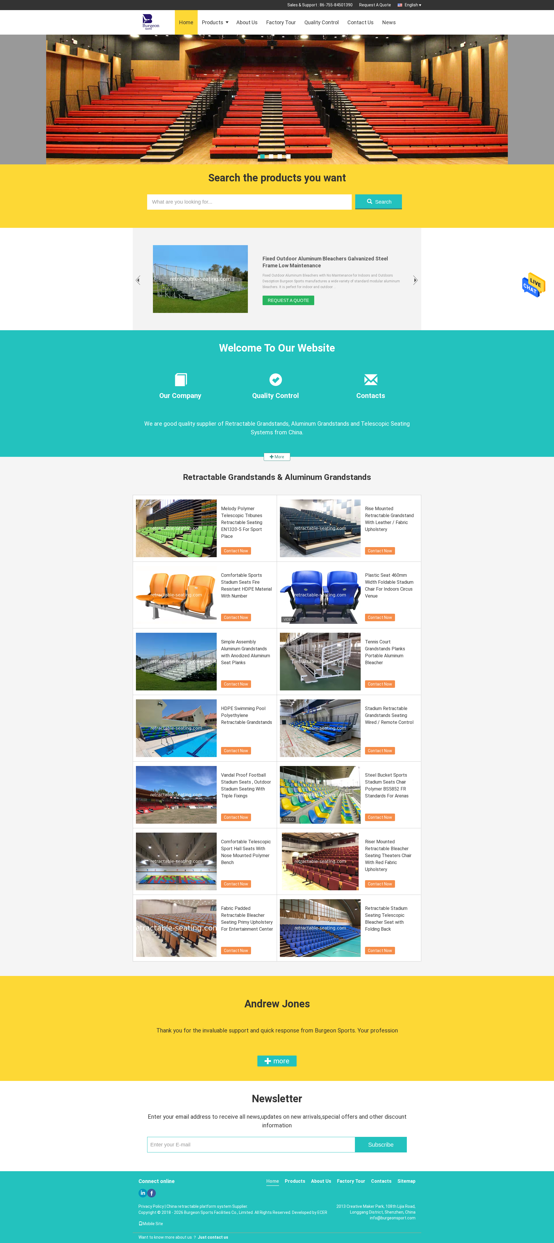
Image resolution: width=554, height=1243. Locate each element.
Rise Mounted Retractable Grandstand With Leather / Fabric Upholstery (389, 519)
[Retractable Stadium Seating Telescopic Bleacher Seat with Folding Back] (320, 928)
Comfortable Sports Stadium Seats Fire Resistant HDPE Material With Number (246, 585)
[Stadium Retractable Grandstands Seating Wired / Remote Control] (320, 728)
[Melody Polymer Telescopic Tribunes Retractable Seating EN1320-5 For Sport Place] (176, 528)
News (389, 22)
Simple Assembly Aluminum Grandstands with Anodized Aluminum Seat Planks (245, 652)
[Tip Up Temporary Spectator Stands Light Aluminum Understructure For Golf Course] (200, 279)
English (411, 5)
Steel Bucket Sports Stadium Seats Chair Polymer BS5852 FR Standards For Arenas (387, 785)
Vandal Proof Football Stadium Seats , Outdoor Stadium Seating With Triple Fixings (246, 785)
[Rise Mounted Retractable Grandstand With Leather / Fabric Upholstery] (320, 528)
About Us (247, 22)
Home (186, 22)
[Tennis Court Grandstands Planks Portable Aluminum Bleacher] (320, 661)
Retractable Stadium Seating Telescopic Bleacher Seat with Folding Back (386, 919)
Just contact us (213, 1237)
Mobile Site (153, 1223)
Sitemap (406, 1181)
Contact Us (360, 22)
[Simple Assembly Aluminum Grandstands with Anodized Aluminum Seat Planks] (176, 661)
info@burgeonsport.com (392, 1218)
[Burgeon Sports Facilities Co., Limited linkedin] (142, 1193)
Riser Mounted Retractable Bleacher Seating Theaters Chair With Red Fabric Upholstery (388, 855)
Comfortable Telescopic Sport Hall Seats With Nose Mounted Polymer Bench (246, 852)
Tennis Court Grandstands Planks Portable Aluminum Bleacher (385, 652)
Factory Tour (281, 22)
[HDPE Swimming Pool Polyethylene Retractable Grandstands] (176, 728)
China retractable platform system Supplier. (207, 1206)
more (280, 1061)
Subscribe (381, 1144)
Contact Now (236, 551)
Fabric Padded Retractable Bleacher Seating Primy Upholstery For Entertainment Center (247, 919)
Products (212, 22)
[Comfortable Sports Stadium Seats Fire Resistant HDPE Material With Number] (176, 595)
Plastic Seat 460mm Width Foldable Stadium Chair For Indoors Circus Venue (389, 585)
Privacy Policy (151, 1206)
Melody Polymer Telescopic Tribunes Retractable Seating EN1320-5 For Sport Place (241, 522)
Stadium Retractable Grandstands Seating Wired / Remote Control (389, 715)
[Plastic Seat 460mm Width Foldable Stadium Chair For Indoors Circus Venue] (320, 595)
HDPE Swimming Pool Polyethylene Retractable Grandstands (246, 715)
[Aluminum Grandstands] (277, 114)
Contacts (381, 1181)
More (279, 457)
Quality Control (321, 22)
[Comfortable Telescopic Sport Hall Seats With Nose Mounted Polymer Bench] (176, 861)
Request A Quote (375, 5)
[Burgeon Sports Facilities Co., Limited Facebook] (151, 1193)
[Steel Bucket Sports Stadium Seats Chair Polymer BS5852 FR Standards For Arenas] (320, 795)
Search (383, 202)
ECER (322, 1212)
